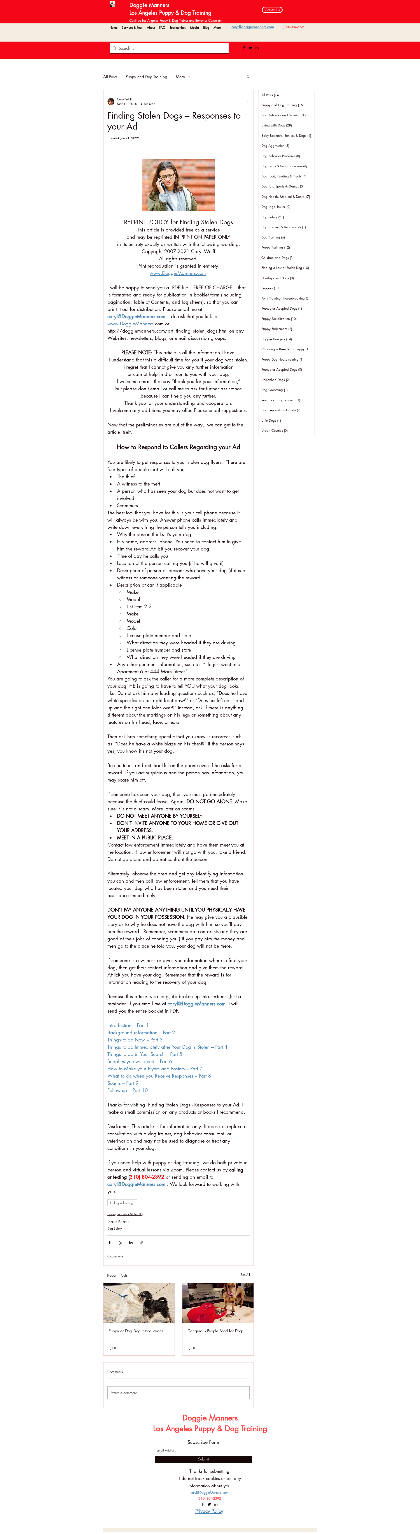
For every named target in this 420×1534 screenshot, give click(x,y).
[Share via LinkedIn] (131, 1243)
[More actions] (247, 101)
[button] (132, 27)
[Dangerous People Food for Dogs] (218, 1303)
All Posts (110, 76)
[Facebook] (244, 48)
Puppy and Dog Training (146, 76)
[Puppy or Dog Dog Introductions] (139, 1303)
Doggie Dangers (118, 1221)
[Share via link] (142, 1243)
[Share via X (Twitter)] (120, 1243)
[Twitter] (250, 48)
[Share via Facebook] (109, 1243)
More (180, 76)
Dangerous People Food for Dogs (215, 1330)
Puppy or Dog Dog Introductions (136, 1330)
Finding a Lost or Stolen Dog (125, 1214)
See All (245, 1275)
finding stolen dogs (122, 1203)
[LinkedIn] (257, 48)
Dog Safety (114, 1228)
